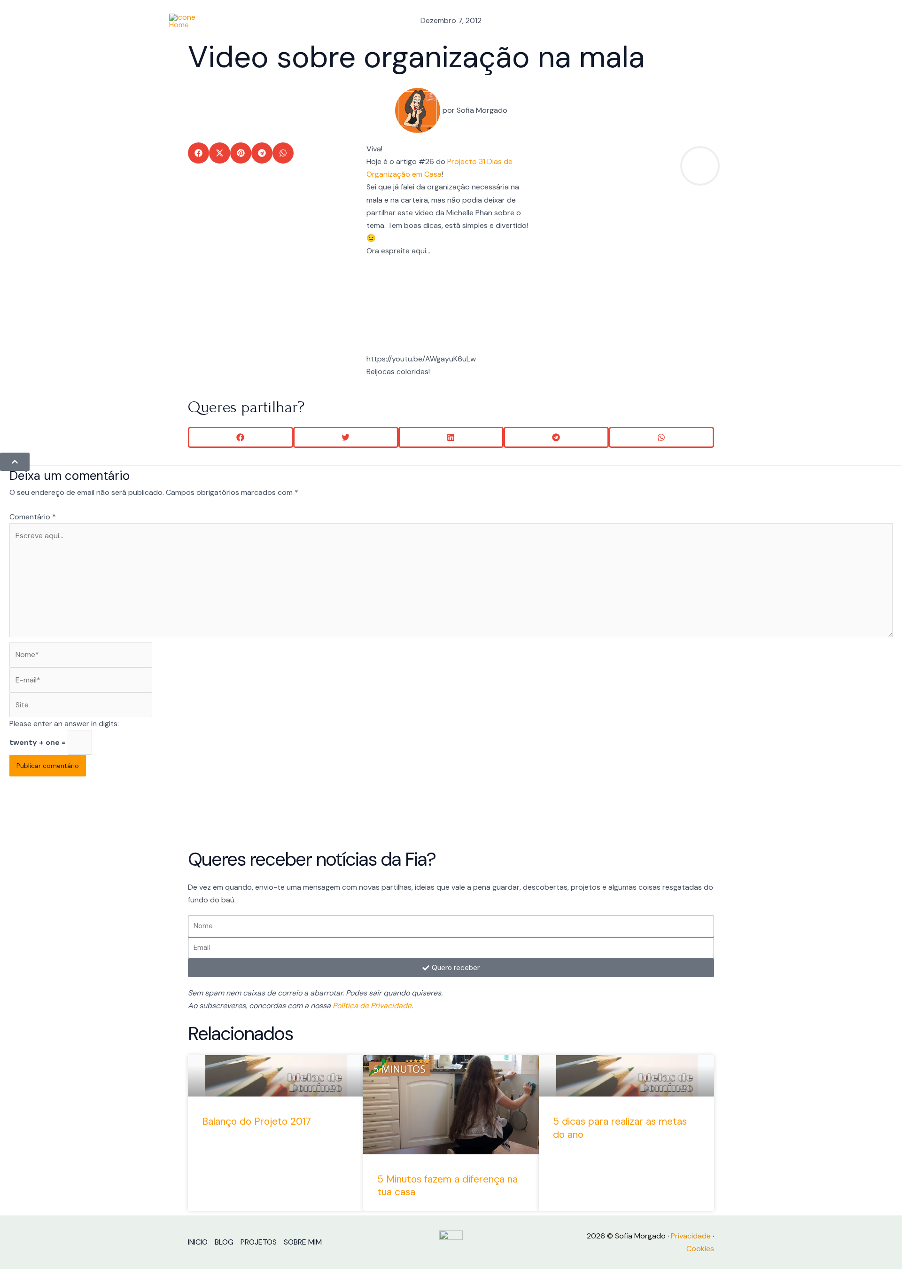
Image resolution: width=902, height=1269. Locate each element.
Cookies (700, 1248)
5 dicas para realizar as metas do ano (620, 1128)
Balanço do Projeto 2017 (256, 1121)
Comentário (32, 517)
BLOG (611, 21)
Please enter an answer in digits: (64, 723)
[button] (198, 153)
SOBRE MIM (706, 21)
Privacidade (691, 1236)
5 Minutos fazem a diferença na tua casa (447, 1185)
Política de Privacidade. (373, 1005)
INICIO (577, 21)
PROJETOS (654, 21)
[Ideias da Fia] (183, 20)
